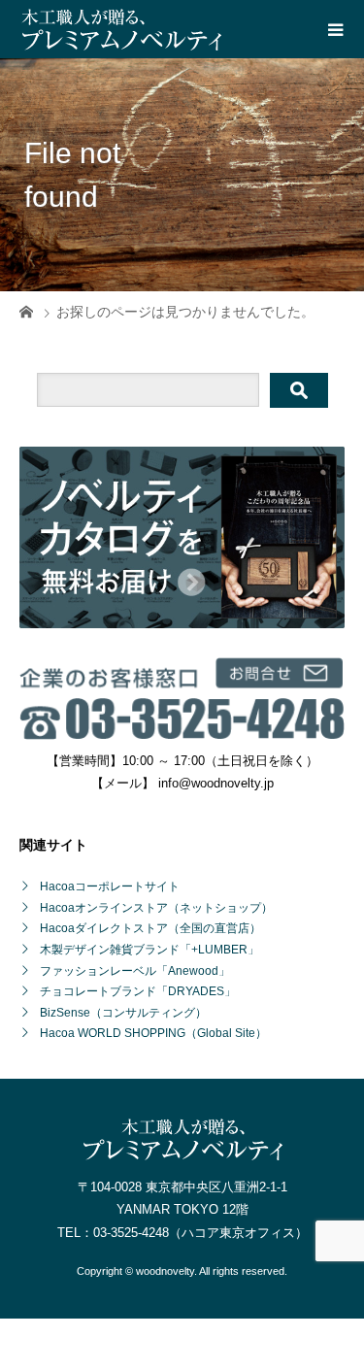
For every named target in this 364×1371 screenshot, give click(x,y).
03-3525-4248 (131, 1232)
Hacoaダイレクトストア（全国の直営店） (150, 928)
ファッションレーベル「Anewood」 (135, 971)
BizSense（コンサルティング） (123, 1013)
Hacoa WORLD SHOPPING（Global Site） (153, 1033)
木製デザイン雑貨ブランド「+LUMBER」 (149, 949)
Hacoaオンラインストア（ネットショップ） (156, 908)
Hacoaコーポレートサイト (110, 886)
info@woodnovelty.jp (216, 783)
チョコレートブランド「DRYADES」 (138, 991)
